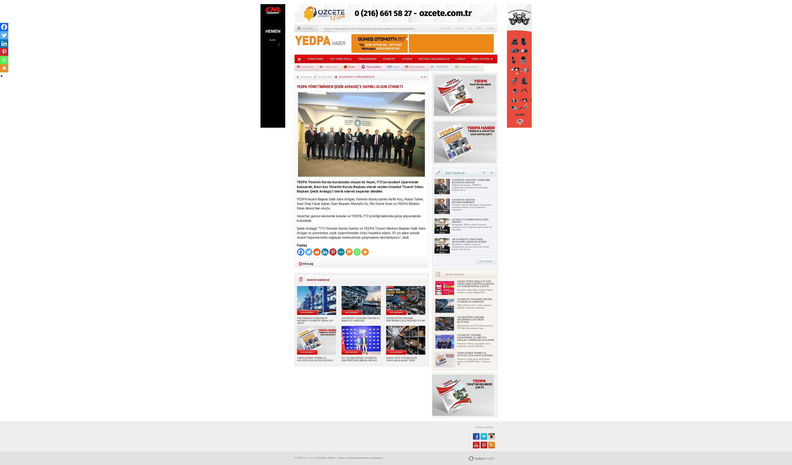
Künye (479, 28)
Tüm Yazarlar (485, 261)
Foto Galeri (308, 66)
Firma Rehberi (374, 66)
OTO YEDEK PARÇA (341, 59)
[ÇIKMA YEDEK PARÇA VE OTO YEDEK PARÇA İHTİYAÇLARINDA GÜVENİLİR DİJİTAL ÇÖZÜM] (444, 294)
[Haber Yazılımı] (486, 458)
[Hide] (1, 76)
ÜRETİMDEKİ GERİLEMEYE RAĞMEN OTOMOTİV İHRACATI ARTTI (315, 320)
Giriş (470, 28)
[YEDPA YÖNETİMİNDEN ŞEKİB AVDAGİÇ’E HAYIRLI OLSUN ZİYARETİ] (361, 179)
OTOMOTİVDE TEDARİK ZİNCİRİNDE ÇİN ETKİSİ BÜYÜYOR (405, 319)
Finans (395, 66)
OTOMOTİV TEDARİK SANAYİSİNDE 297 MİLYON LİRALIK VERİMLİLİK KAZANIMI (475, 337)
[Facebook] (300, 252)
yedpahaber (306, 77)
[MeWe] (341, 252)
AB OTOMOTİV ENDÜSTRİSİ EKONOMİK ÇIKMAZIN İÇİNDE (469, 240)
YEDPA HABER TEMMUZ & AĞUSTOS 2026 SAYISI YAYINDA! (315, 359)
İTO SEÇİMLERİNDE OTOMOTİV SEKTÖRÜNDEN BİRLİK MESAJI (359, 359)
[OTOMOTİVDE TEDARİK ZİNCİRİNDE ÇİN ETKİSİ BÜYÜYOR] (444, 329)
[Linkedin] (325, 252)
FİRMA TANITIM (480, 59)
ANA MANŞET (346, 77)
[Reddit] (317, 252)
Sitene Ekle (446, 28)
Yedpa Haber (308, 458)
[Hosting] (471, 458)
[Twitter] (308, 252)
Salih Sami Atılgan (442, 191)
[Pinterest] (333, 252)
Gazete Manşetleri (469, 66)
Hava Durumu (417, 66)
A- (422, 77)
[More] (365, 252)
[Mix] (349, 252)
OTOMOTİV (389, 59)
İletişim (490, 28)
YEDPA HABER (315, 59)
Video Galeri (331, 66)
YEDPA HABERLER (364, 77)
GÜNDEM (407, 59)
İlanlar (352, 66)
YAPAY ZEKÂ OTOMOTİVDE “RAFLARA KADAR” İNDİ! (401, 359)
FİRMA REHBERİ (367, 59)
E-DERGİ (460, 59)
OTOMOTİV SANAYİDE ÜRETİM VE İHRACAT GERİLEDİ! (361, 319)
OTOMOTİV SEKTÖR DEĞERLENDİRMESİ (463, 201)
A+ (425, 77)
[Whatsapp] (357, 252)
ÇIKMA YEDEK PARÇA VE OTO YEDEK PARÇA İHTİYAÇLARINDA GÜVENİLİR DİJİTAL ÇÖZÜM (475, 283)
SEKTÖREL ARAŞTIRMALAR (433, 59)
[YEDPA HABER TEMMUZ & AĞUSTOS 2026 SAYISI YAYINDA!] (444, 365)
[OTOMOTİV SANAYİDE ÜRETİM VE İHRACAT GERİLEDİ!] (444, 312)
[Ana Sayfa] (299, 59)
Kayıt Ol (459, 28)
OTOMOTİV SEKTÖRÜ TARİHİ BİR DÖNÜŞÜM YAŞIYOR (471, 181)
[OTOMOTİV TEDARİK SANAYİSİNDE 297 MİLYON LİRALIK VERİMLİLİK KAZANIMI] (444, 347)
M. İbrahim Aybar (442, 231)
